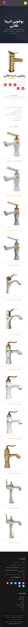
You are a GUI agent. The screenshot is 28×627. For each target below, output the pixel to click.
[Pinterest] (7, 583)
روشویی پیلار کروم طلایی (14, 369)
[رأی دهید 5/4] (10, 79)
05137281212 (21, 572)
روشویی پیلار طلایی (14, 473)
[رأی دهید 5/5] (9, 79)
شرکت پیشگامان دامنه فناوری (14, 624)
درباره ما (22, 603)
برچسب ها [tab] (14, 103)
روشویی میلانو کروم (14, 334)
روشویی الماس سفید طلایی (14, 161)
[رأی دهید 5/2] (14, 79)
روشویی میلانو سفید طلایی (14, 300)
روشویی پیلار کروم (14, 508)
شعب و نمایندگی (20, 605)
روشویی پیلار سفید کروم (14, 438)
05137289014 (8, 570)
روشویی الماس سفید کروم (14, 195)
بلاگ (23, 601)
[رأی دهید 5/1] (15, 79)
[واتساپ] (23, 586)
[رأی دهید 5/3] (12, 79)
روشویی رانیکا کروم (14, 543)
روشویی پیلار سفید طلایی (14, 404)
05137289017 (15, 570)
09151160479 (15, 568)
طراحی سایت (20, 622)
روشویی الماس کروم (14, 265)
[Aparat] (11, 583)
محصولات (22, 597)
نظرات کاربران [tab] (14, 99)
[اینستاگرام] (23, 583)
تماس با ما (21, 607)
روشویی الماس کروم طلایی (14, 230)
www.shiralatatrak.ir (16, 577)
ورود (23, 609)
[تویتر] (19, 583)
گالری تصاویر (21, 599)
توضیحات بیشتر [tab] (14, 95)
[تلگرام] (15, 583)
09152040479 (9, 568)
